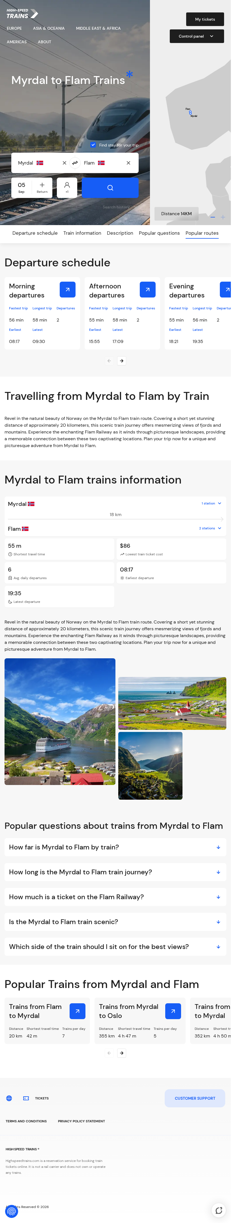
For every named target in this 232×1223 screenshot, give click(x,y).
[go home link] (22, 13)
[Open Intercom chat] (219, 1210)
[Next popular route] (121, 1053)
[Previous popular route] (109, 1053)
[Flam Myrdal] (77, 1011)
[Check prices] (68, 289)
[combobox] (45, 162)
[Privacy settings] (11, 1211)
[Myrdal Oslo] (173, 1011)
